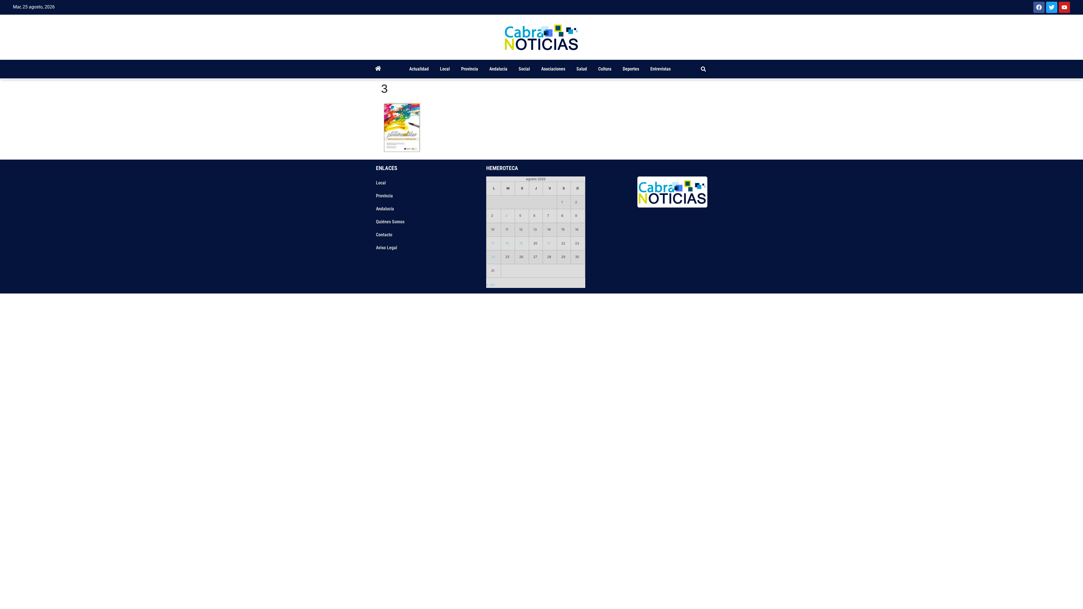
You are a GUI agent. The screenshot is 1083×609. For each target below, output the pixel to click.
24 (493, 257)
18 (507, 243)
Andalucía (498, 69)
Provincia (469, 69)
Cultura (604, 69)
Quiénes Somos (390, 221)
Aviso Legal (386, 247)
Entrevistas (660, 69)
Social (524, 69)
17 (492, 243)
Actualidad (419, 69)
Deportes (631, 69)
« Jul (491, 284)
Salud (581, 69)
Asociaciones (553, 69)
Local (445, 69)
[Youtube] (1064, 7)
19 (521, 243)
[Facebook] (1039, 7)
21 (549, 243)
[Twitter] (1051, 7)
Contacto (384, 234)
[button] (703, 69)
